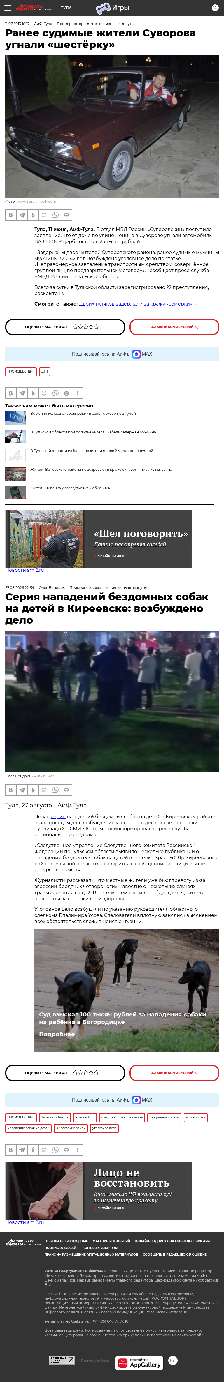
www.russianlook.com (36, 201)
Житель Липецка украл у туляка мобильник (70, 488)
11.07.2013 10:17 (17, 24)
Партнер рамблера (95, 1360)
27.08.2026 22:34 (19, 587)
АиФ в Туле (44, 776)
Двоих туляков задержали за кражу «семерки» (135, 304)
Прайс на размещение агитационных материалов (91, 1254)
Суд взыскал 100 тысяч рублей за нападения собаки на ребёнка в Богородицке (122, 1018)
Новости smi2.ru (24, 570)
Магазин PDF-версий (111, 1241)
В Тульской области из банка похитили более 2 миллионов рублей (91, 451)
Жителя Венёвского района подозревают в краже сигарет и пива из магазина (101, 469)
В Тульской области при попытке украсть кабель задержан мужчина (93, 432)
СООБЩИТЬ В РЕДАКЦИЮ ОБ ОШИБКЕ (174, 1254)
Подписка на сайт (61, 1248)
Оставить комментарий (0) (174, 327)
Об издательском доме (66, 1241)
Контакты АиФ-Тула (100, 1248)
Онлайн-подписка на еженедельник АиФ (173, 1241)
